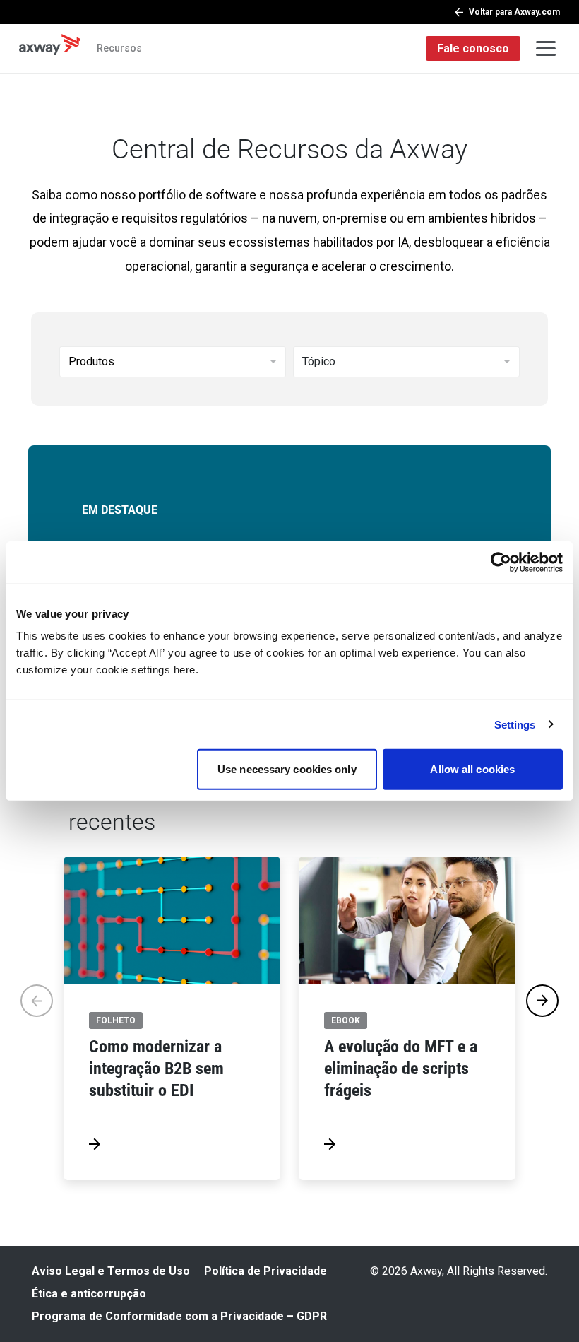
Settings (515, 724)
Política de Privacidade (265, 1271)
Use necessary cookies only (287, 769)
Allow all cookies (472, 769)
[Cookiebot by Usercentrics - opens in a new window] (501, 561)
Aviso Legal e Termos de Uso (111, 1271)
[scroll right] (542, 1000)
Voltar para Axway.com (514, 12)
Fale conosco (473, 48)
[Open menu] (546, 49)
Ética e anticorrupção (89, 1293)
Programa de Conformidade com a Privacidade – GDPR (179, 1316)
